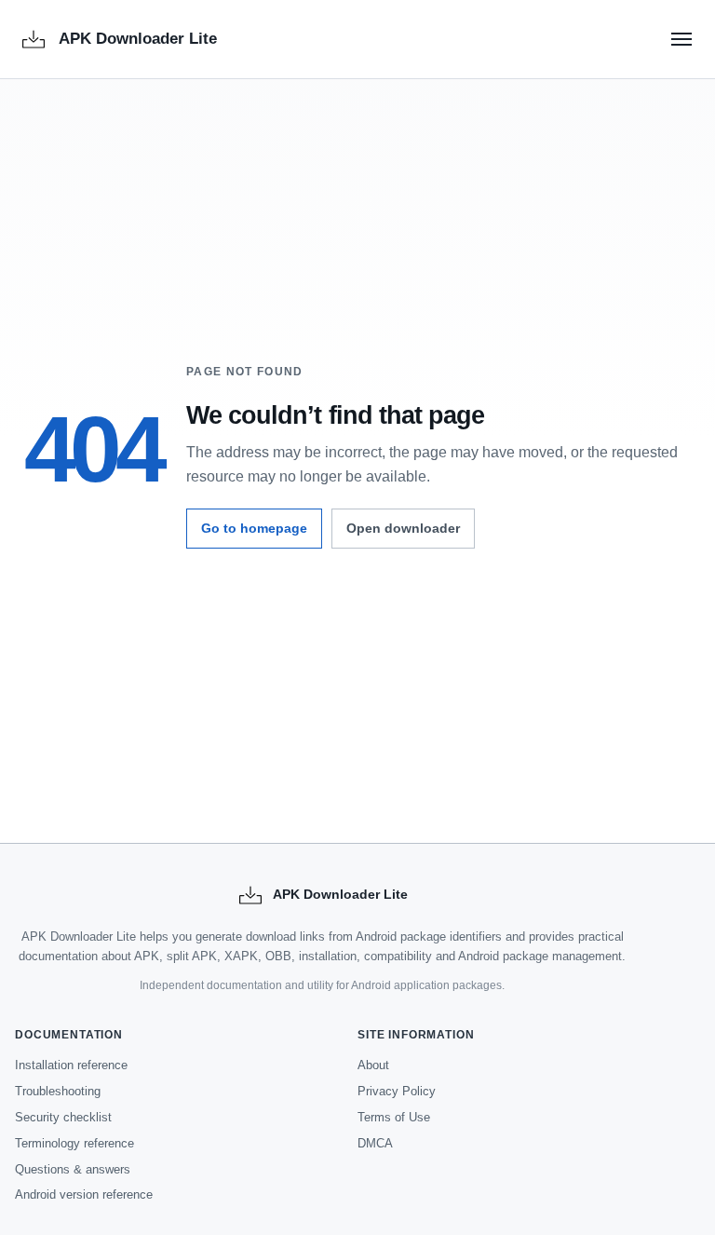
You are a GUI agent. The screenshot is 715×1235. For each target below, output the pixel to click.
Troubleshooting (58, 1091)
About (373, 1065)
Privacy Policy (397, 1091)
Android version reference (84, 1194)
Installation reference (71, 1065)
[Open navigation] (681, 39)
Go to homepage (254, 528)
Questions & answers (72, 1169)
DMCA (375, 1143)
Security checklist (63, 1117)
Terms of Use (394, 1117)
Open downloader (403, 528)
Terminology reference (74, 1143)
